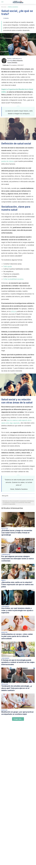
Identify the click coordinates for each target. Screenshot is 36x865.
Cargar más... (18, 719)
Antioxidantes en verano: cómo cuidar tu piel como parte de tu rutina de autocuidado (17, 636)
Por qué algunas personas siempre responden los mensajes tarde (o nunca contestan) (17, 558)
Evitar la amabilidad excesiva (13, 279)
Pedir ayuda (7, 266)
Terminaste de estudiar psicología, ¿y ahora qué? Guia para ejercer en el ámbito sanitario (16, 688)
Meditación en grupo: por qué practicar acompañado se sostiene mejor (17, 713)
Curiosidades (5, 606)
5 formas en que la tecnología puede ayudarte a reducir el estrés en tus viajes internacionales (18, 662)
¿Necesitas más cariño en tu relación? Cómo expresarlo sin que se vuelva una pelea (17, 584)
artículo (13, 311)
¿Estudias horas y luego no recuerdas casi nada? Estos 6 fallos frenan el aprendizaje (16, 532)
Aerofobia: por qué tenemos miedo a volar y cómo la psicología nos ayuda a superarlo (17, 610)
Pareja (3, 580)
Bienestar (3, 7)
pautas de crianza (7, 161)
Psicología (4, 528)
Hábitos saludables (13, 7)
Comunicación (5, 554)
